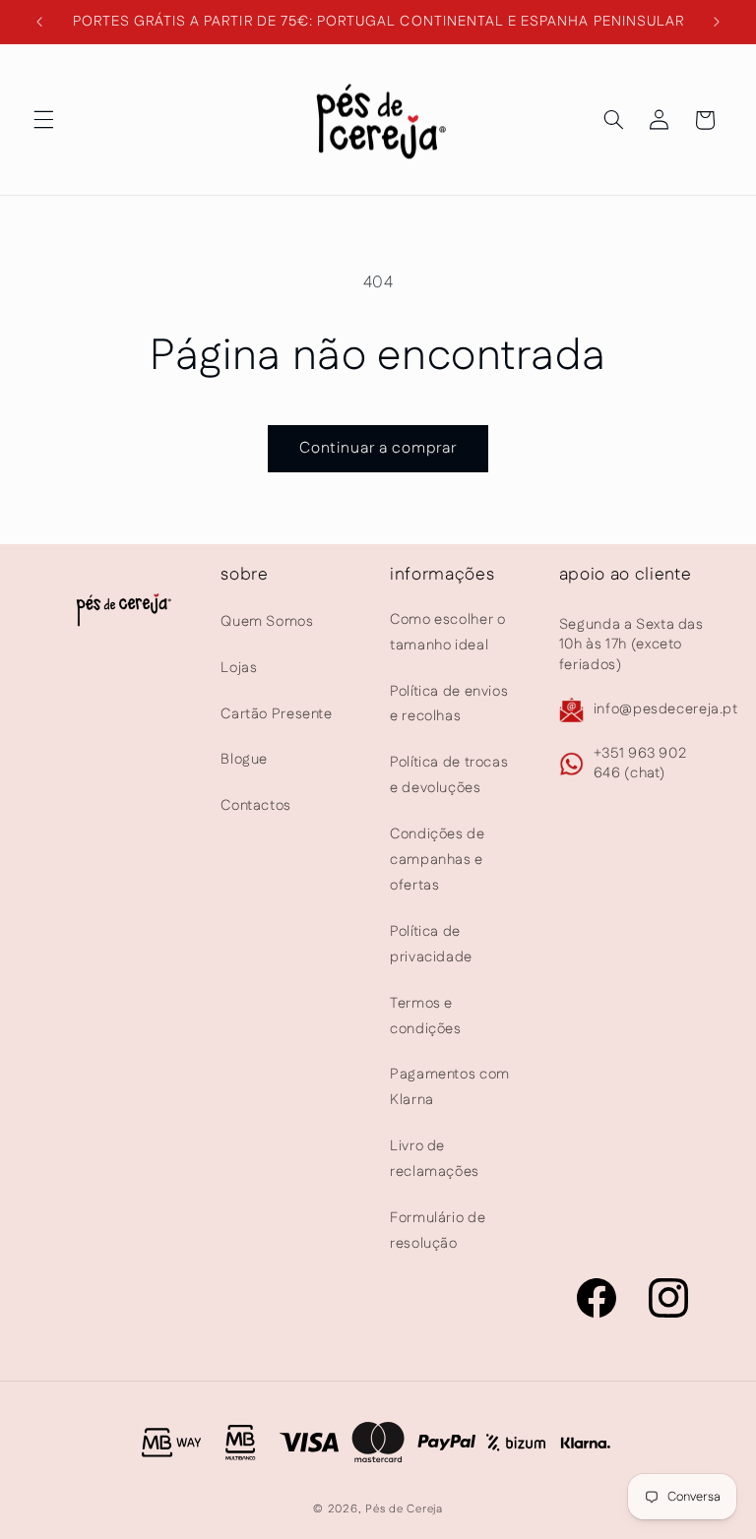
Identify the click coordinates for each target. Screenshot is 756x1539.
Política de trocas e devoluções (449, 775)
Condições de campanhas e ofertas (437, 859)
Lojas (238, 667)
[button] (43, 120)
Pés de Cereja (404, 1509)
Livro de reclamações (434, 1159)
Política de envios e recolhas (449, 704)
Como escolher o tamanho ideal (447, 632)
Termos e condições (426, 1016)
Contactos (255, 805)
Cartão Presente (276, 714)
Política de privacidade (431, 944)
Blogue (244, 759)
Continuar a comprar (378, 448)
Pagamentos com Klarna (450, 1087)
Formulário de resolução (437, 1230)
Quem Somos (266, 621)
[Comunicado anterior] (39, 21)
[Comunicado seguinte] (716, 21)
